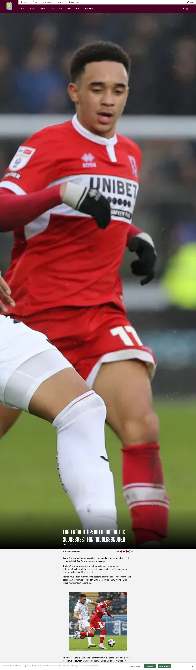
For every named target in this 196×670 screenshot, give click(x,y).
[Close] (192, 666)
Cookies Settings (135, 666)
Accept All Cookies (164, 666)
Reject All (150, 666)
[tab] (24, 2)
